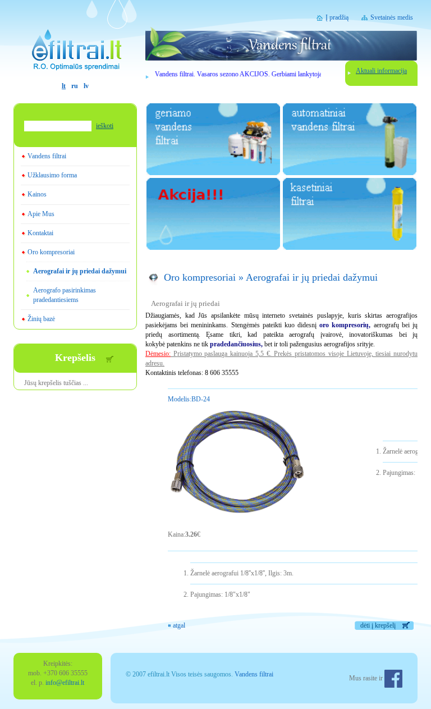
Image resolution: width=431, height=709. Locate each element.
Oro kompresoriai (51, 252)
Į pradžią (337, 17)
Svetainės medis (391, 17)
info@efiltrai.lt (64, 683)
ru (74, 86)
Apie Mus (40, 214)
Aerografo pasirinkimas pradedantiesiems (64, 295)
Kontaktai (40, 233)
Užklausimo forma (52, 175)
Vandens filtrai (46, 156)
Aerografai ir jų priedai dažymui (79, 271)
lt (64, 86)
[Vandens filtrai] (75, 40)
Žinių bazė (41, 319)
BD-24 (189, 399)
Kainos (37, 194)
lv (86, 86)
